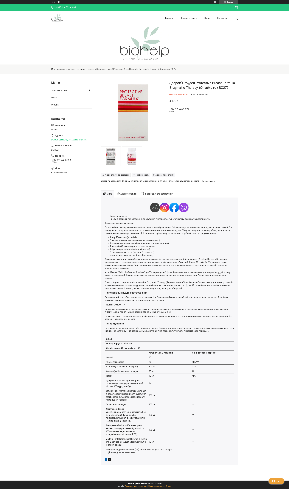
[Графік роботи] (236, 7)
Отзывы (55, 105)
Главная (169, 18)
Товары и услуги (189, 18)
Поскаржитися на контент (136, 486)
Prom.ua (158, 483)
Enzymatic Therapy (85, 69)
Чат (279, 481)
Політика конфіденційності (159, 486)
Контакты (222, 18)
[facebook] (106, 460)
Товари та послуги (64, 69)
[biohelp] (57, 18)
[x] (109, 460)
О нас (207, 18)
